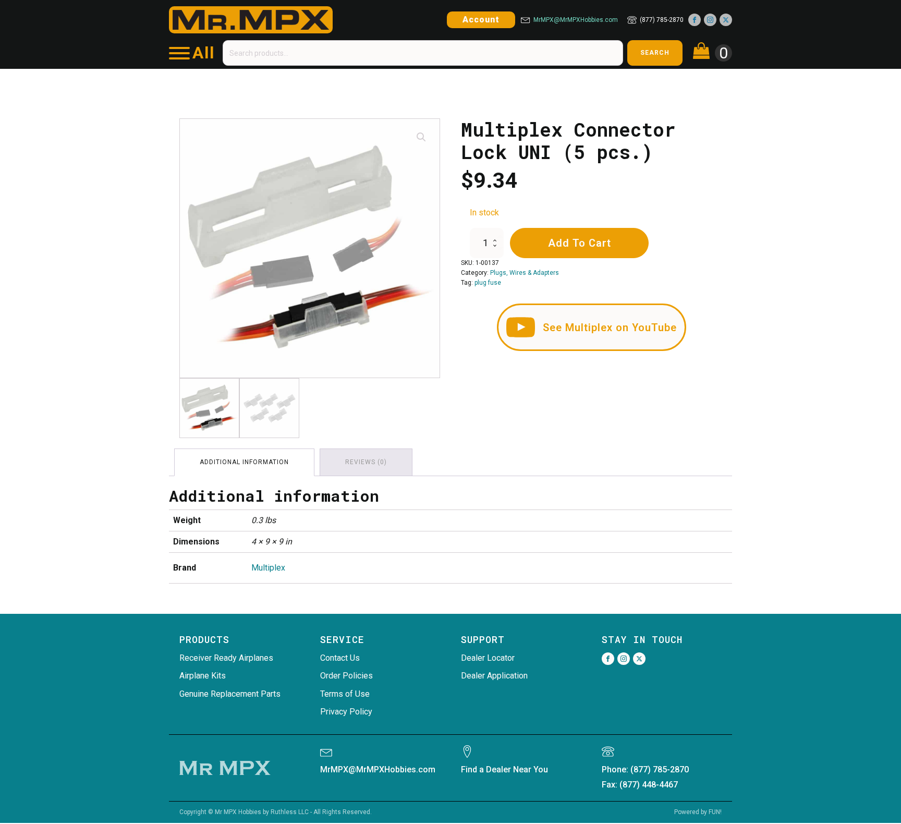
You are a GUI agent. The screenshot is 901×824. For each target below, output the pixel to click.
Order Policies (346, 676)
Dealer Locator (488, 658)
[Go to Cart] (712, 53)
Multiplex (268, 568)
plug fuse (487, 282)
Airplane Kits (202, 676)
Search (654, 52)
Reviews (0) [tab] (366, 462)
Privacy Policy (346, 712)
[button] (421, 137)
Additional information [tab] (244, 462)
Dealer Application (494, 676)
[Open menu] (179, 53)
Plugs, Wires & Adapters (524, 272)
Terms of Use (345, 694)
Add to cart (579, 243)
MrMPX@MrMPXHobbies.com (575, 19)
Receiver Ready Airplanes (226, 658)
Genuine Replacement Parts (230, 694)
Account (481, 20)
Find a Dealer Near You (504, 769)
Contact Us (340, 658)
